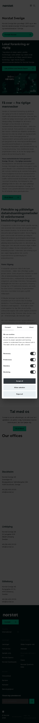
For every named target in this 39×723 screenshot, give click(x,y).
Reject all (19, 394)
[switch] (33, 359)
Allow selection (19, 387)
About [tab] (31, 327)
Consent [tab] (8, 327)
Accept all (19, 381)
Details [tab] (19, 327)
